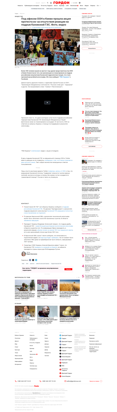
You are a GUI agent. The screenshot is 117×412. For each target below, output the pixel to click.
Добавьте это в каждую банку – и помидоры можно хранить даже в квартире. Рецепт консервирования (93, 248)
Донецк (47, 344)
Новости (20, 5)
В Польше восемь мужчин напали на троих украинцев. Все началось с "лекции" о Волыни (91, 176)
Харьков (47, 347)
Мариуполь (48, 352)
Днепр (46, 349)
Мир (16, 344)
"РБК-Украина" (64, 77)
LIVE (67, 5)
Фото (81, 5)
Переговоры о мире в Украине (54, 8)
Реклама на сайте (94, 341)
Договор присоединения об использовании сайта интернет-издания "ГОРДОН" (80, 349)
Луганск (47, 355)
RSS (63, 365)
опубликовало (36, 151)
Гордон (16, 13)
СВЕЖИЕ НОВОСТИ (88, 156)
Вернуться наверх (94, 381)
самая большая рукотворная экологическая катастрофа (54, 226)
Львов (46, 338)
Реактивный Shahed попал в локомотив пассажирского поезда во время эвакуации (92, 121)
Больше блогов (92, 48)
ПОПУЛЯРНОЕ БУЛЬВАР (89, 233)
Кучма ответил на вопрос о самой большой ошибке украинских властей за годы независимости (92, 139)
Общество (22, 13)
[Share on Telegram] (36, 260)
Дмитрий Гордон (67, 335)
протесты (32, 263)
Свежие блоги (87, 13)
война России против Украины (42, 263)
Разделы (32, 332)
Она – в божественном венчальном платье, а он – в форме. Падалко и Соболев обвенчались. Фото (92, 239)
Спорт (16, 347)
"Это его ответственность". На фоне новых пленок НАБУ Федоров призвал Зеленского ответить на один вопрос (93, 113)
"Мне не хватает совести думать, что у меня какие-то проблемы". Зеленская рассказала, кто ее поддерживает (92, 257)
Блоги (56, 5)
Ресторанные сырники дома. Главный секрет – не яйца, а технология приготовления (92, 277)
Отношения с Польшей (71, 8)
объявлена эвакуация (31, 220)
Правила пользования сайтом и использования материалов (80, 336)
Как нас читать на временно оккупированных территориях (94, 349)
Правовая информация (95, 344)
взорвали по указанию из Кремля (46, 247)
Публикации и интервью (32, 5)
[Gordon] (61, 3)
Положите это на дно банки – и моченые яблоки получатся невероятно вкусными (69, 319)
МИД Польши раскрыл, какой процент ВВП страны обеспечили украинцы (91, 210)
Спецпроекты (33, 368)
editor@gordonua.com (74, 381)
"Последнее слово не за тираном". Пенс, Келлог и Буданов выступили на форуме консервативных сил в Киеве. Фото (93, 130)
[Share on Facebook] (30, 260)
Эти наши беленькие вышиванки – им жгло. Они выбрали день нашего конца (91, 29)
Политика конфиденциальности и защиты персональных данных (79, 342)
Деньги (17, 341)
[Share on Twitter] (33, 260)
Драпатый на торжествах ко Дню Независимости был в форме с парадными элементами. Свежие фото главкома (92, 267)
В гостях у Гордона (46, 5)
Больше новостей (92, 229)
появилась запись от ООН (56, 171)
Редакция (91, 338)
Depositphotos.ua (36, 393)
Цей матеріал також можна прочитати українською (47, 27)
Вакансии (91, 335)
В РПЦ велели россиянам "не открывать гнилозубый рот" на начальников (90, 216)
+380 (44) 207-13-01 (24, 381)
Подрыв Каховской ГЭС (56, 263)
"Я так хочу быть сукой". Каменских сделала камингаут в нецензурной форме (25, 319)
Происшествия (19, 358)
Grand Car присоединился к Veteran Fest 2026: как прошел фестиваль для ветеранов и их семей (92, 168)
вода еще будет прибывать (49, 237)
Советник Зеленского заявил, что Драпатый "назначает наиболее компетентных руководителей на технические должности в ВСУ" (91, 196)
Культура (17, 349)
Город (46, 332)
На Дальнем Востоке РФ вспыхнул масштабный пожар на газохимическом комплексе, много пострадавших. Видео (92, 224)
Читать (68, 269)
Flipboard (64, 362)
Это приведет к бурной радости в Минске (91, 16)
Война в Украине (24, 299)
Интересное (18, 364)
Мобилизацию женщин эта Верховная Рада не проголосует (92, 22)
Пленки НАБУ (82, 8)
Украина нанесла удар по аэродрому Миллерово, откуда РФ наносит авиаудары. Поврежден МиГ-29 (92, 189)
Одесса (47, 341)
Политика (17, 338)
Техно (16, 352)
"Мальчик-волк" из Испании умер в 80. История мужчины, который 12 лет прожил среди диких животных (93, 104)
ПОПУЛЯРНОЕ (86, 99)
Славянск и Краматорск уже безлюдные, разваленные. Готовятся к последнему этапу (91, 36)
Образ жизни (18, 355)
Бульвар (61, 5)
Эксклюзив (73, 5)
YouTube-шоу (33, 366)
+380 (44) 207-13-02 (49, 381)
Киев (23, 263)
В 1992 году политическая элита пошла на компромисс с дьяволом (90, 43)
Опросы (92, 5)
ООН (27, 263)
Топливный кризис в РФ (37, 8)
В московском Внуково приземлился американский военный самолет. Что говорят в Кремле (92, 183)
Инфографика (18, 361)
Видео (87, 5)
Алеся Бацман (66, 356)
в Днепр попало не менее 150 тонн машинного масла (55, 230)
